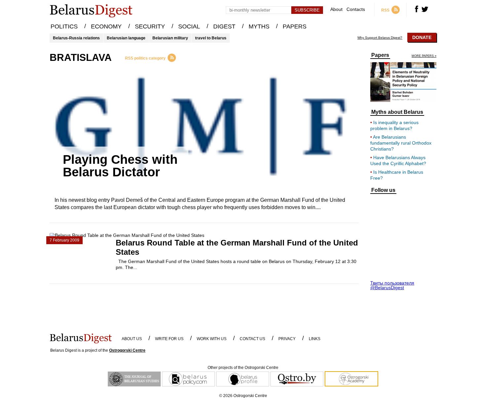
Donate (421, 37)
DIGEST (224, 26)
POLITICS (64, 26)
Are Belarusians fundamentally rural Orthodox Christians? (400, 143)
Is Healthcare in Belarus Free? (396, 175)
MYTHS (259, 26)
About (336, 9)
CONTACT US (252, 338)
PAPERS (294, 26)
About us (132, 338)
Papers (380, 55)
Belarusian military (170, 38)
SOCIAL (189, 26)
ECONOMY (106, 26)
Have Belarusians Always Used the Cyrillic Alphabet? (398, 160)
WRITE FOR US (169, 338)
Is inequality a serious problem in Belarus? (394, 125)
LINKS (314, 338)
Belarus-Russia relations (76, 38)
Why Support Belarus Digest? (379, 37)
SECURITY (150, 26)
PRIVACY (287, 338)
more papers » (424, 56)
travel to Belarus (210, 38)
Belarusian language (126, 38)
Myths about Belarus (397, 112)
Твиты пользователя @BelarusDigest (392, 285)
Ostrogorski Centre (127, 350)
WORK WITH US (211, 338)
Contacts (355, 9)
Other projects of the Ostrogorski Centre (243, 368)
